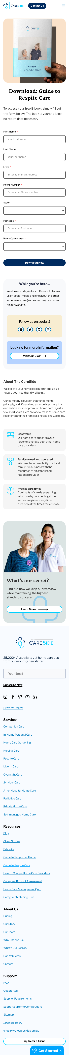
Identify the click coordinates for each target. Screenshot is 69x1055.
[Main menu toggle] (62, 6)
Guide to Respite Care (16, 865)
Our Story (9, 924)
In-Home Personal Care (17, 734)
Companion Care (13, 726)
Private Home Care (15, 806)
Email (6, 167)
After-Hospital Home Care (19, 790)
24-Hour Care (11, 782)
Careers (8, 963)
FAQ (6, 982)
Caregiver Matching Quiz (18, 897)
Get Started (10, 990)
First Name (9, 131)
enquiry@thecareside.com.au (21, 1030)
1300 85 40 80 (12, 1022)
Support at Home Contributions (22, 1006)
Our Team (9, 932)
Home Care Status (13, 238)
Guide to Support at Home (19, 857)
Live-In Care (10, 766)
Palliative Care (12, 798)
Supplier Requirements (17, 998)
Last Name (9, 149)
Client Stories (11, 841)
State (6, 202)
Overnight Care (12, 774)
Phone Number (11, 184)
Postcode (8, 220)
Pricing (7, 916)
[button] (37, 6)
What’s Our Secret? (15, 947)
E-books (8, 849)
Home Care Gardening (17, 742)
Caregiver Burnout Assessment (22, 881)
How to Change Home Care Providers (26, 873)
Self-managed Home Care (19, 814)
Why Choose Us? (13, 940)
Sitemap (8, 1014)
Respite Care (11, 758)
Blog (6, 833)
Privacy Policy (13, 708)
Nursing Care (11, 750)
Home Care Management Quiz (22, 889)
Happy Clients (12, 956)
